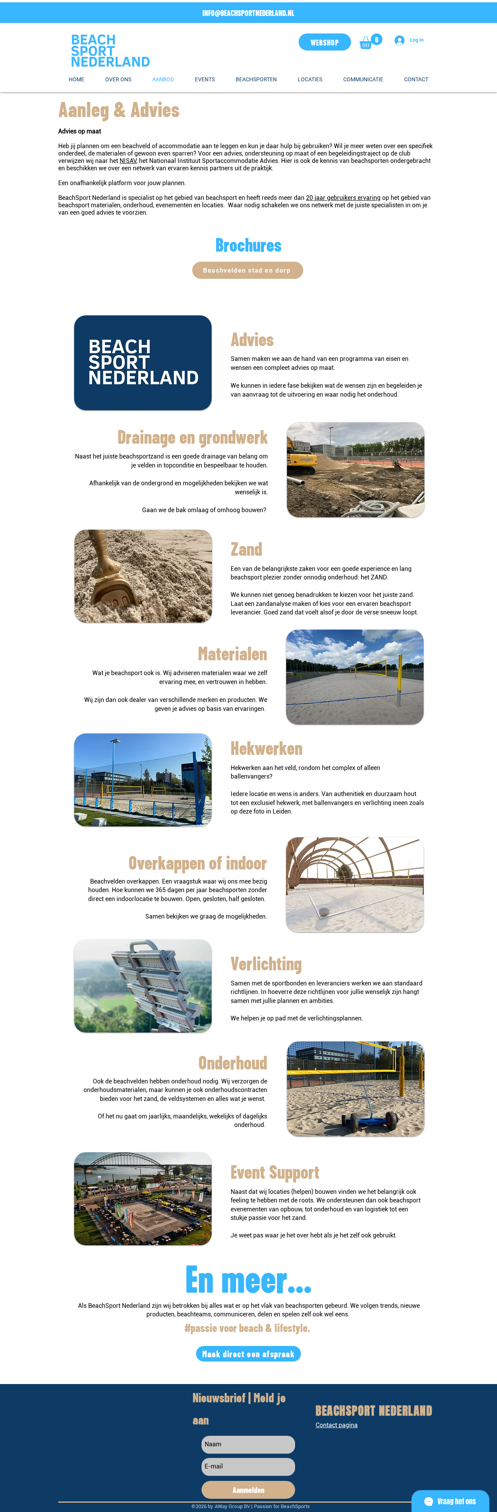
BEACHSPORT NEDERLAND (374, 1410)
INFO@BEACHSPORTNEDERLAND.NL (248, 12)
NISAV (128, 160)
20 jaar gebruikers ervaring (343, 197)
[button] (370, 41)
